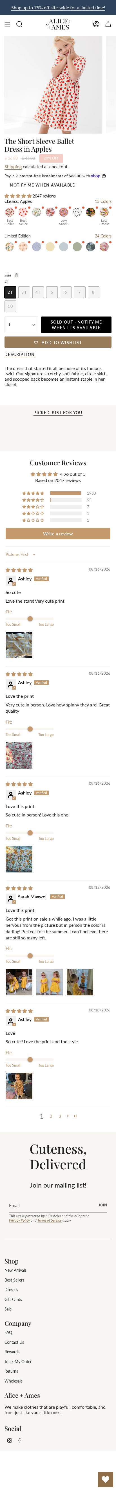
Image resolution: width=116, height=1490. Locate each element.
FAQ (8, 1332)
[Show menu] (7, 24)
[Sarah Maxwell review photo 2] (49, 982)
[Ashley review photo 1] (19, 645)
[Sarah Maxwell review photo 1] (19, 982)
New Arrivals (15, 1270)
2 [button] (51, 1116)
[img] (19, 570)
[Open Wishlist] (105, 1479)
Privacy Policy (19, 1220)
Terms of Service (49, 1220)
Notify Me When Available (42, 185)
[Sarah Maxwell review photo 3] (79, 982)
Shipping (13, 166)
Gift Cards (13, 1299)
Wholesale (14, 1381)
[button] (19, 195)
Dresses (11, 1289)
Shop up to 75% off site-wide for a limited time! (58, 7)
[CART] (108, 24)
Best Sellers (14, 1280)
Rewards (12, 1351)
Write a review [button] (58, 533)
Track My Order (18, 1361)
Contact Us (14, 1342)
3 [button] (60, 1116)
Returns (11, 1371)
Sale (8, 1309)
